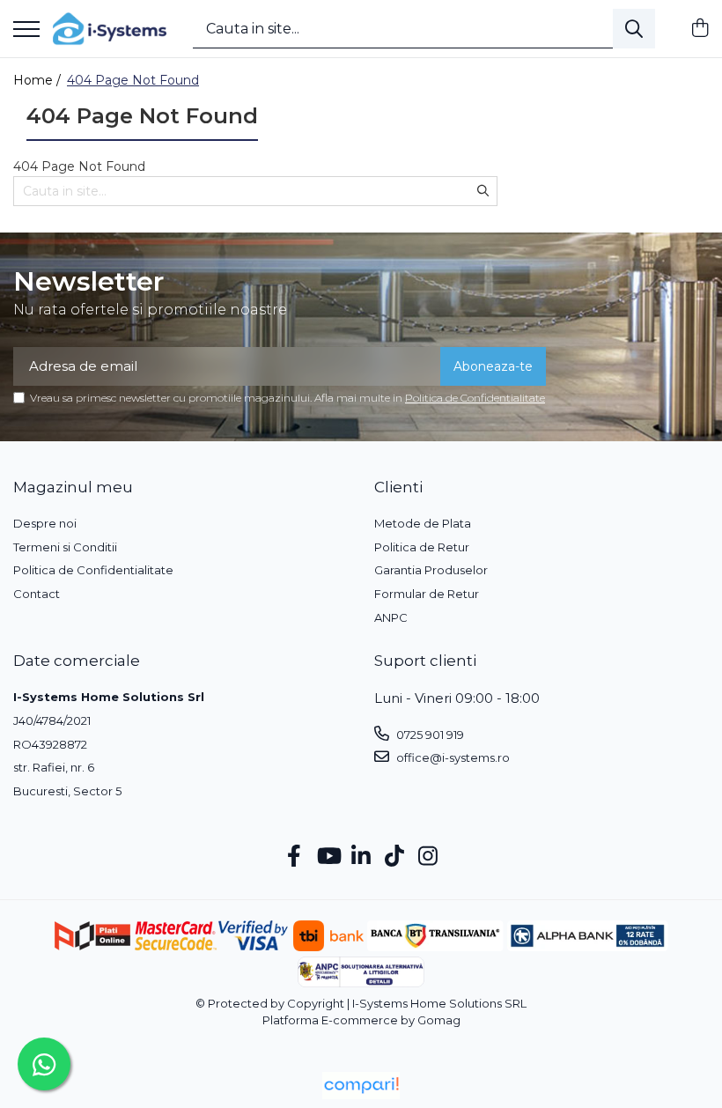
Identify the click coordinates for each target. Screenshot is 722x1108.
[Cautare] (634, 28)
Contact (36, 594)
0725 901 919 (429, 735)
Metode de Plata (422, 523)
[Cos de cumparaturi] (699, 28)
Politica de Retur (421, 547)
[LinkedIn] (361, 857)
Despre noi (45, 523)
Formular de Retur (426, 594)
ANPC (391, 617)
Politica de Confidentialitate (475, 397)
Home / (38, 80)
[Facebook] (294, 857)
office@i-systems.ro (452, 757)
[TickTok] (394, 857)
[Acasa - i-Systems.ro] (109, 28)
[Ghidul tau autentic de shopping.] (361, 1085)
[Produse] (26, 30)
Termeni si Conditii (65, 547)
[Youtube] (328, 857)
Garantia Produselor (431, 570)
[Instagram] (428, 857)
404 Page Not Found (133, 80)
